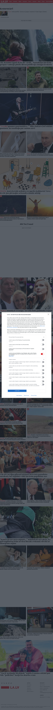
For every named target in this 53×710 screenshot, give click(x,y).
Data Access (26, 395)
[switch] (42, 340)
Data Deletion (19, 395)
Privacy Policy (34, 395)
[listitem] (26, 337)
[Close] (49, 314)
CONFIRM (17, 390)
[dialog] (26, 355)
